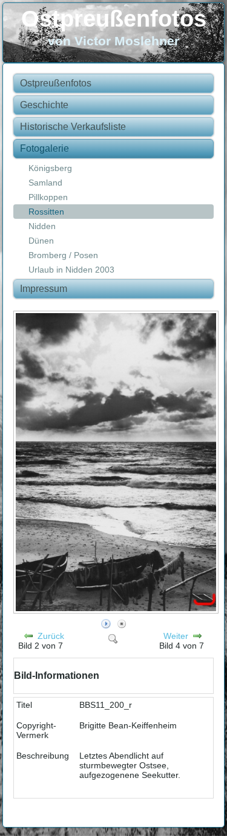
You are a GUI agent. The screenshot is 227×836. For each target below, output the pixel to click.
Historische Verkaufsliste (73, 127)
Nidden (42, 226)
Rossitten (46, 211)
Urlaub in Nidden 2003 (71, 269)
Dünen (41, 240)
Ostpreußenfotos (113, 18)
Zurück (51, 636)
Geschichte (44, 105)
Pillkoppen (48, 197)
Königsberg (50, 168)
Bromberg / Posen (63, 255)
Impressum (43, 289)
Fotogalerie (44, 148)
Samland (45, 182)
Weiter (175, 636)
